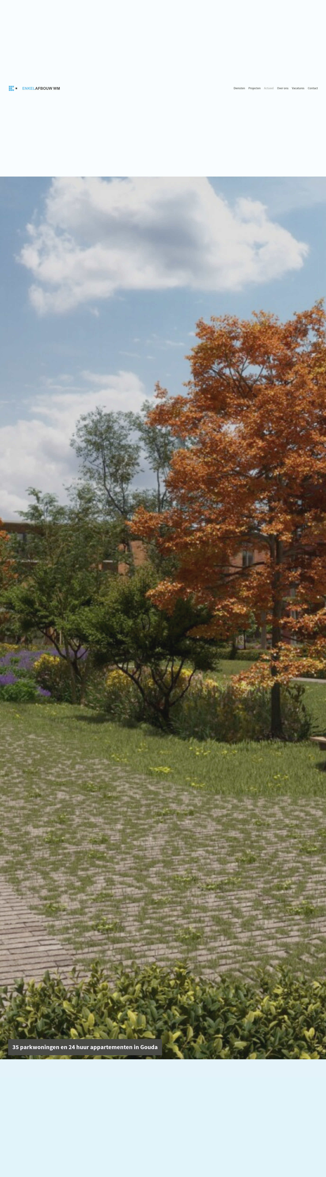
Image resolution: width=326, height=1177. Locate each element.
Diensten (239, 88)
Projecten (254, 88)
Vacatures (298, 88)
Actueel (269, 88)
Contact (313, 88)
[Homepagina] (35, 88)
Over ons (282, 88)
